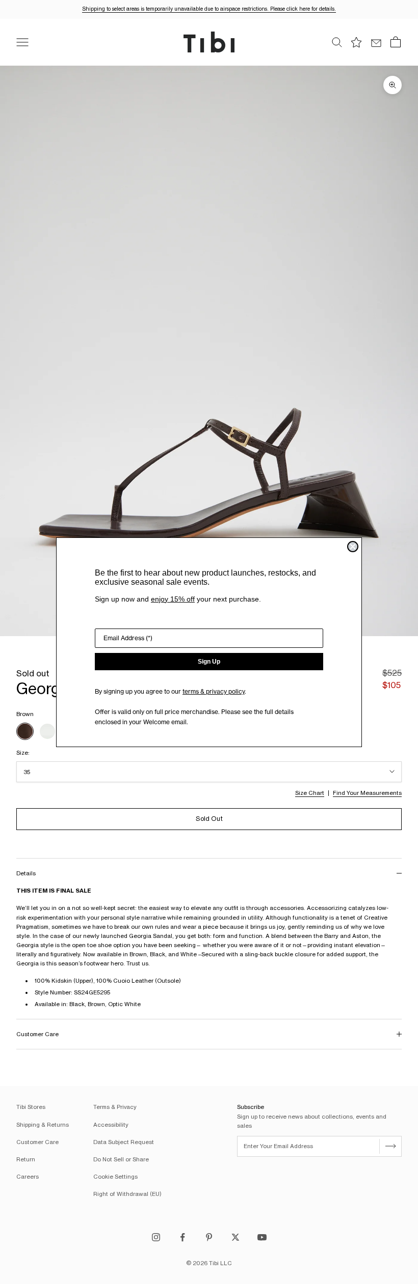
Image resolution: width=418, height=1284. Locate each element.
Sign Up (209, 661)
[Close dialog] (353, 546)
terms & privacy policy (213, 691)
